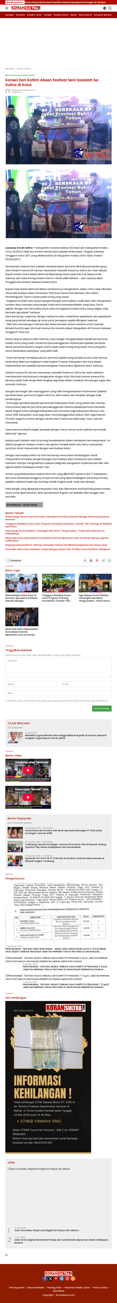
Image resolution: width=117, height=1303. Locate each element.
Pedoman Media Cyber (77, 1287)
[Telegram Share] (103, 560)
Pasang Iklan (54, 1287)
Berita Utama (12, 75)
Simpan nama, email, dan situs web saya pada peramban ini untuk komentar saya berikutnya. (58, 700)
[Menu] (7, 8)
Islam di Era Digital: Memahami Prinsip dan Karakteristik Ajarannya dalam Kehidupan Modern (61, 1241)
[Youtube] (67, 1278)
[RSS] (73, 1278)
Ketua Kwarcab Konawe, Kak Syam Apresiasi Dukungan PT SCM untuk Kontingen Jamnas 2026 (63, 832)
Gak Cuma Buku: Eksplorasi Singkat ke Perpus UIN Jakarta (46, 1230)
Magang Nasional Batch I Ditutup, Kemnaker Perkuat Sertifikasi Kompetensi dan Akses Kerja (56, 545)
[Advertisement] (58, 41)
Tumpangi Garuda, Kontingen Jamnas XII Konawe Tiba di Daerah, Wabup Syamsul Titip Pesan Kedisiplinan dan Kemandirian (65, 846)
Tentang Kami (16, 1287)
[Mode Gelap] (105, 8)
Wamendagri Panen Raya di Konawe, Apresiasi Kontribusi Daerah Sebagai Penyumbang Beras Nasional (57, 518)
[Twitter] (50, 1278)
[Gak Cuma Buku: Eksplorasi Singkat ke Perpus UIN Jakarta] (58, 1196)
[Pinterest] (56, 1278)
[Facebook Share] (85, 560)
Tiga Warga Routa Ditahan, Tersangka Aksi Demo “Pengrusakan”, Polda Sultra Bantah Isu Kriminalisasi (55, 532)
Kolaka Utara (28, 75)
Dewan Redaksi (35, 1287)
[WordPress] (61, 1278)
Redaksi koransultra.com (23, 90)
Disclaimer (59, 1290)
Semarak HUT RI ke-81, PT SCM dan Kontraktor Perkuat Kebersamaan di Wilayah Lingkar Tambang (64, 859)
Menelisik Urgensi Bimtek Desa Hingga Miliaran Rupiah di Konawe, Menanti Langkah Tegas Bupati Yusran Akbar (65, 737)
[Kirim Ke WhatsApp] (109, 560)
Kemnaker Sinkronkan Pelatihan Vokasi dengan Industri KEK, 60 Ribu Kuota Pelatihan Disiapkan (57, 549)
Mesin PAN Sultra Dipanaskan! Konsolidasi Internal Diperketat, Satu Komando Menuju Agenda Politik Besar (57, 539)
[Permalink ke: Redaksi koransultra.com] (7, 91)
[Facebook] (44, 1278)
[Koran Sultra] (25, 8)
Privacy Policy (100, 1287)
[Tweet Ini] (91, 560)
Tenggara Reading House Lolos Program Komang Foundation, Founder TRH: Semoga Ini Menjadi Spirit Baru (58, 525)
